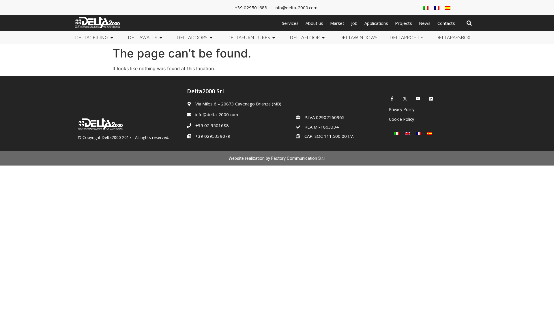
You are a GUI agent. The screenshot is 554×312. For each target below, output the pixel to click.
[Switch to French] (436, 8)
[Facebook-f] (392, 99)
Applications (376, 23)
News (425, 23)
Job (354, 23)
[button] (469, 23)
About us (314, 23)
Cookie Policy (401, 119)
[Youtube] (418, 99)
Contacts (446, 23)
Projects (403, 23)
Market (337, 23)
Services (290, 23)
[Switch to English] (407, 133)
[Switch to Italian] (425, 8)
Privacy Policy (401, 109)
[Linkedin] (431, 99)
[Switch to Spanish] (447, 8)
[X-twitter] (405, 99)
